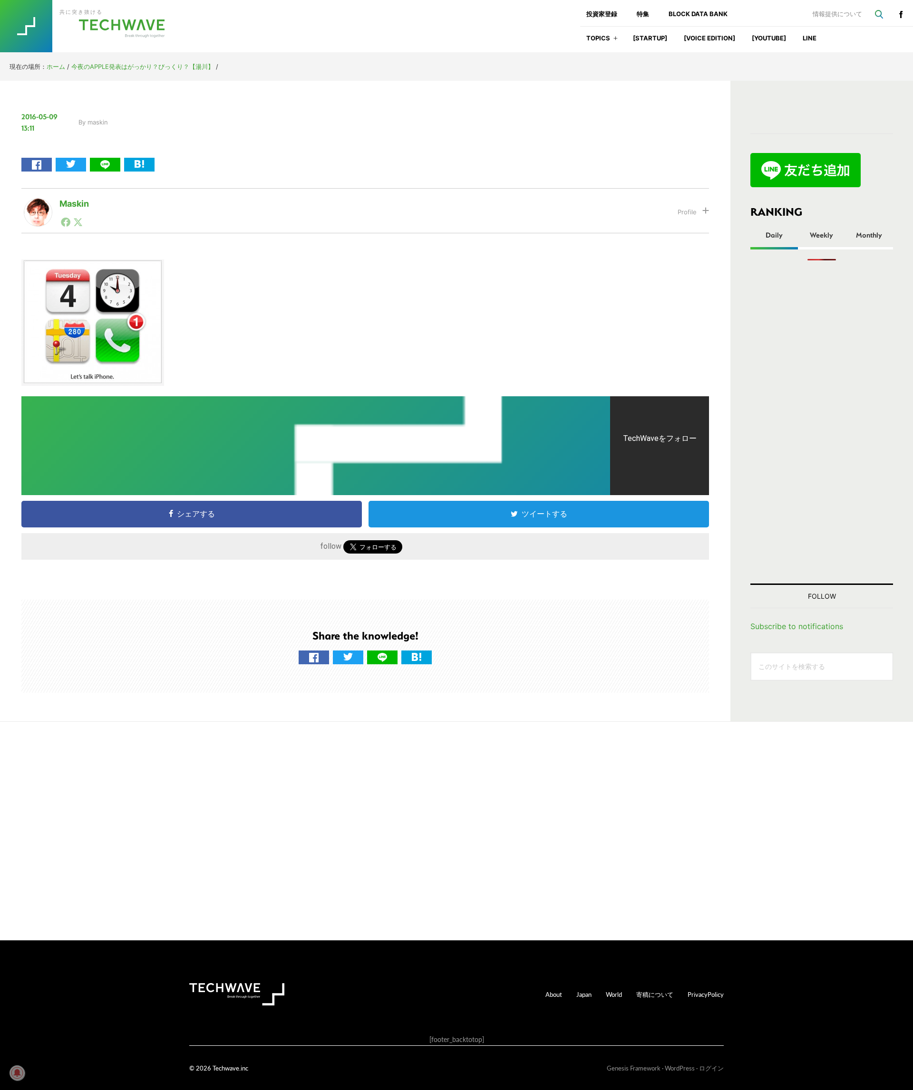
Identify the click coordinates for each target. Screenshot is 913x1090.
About (553, 994)
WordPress (680, 1067)
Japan (584, 994)
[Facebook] (65, 222)
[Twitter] (78, 222)
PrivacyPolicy (706, 994)
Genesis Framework (633, 1067)
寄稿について (654, 994)
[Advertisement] (821, 421)
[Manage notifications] (17, 1072)
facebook (900, 14)
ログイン (711, 1067)
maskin (74, 204)
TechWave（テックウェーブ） (92, 26)
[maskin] (38, 205)
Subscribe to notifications (796, 626)
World (614, 994)
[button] (615, 41)
